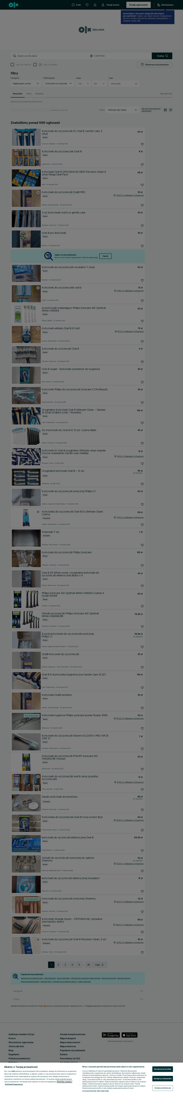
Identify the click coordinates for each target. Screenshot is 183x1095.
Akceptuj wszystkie (162, 1069)
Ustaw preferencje (162, 1088)
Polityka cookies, (64, 1082)
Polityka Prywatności (14, 1084)
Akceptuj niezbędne (162, 1078)
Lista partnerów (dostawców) (95, 1091)
